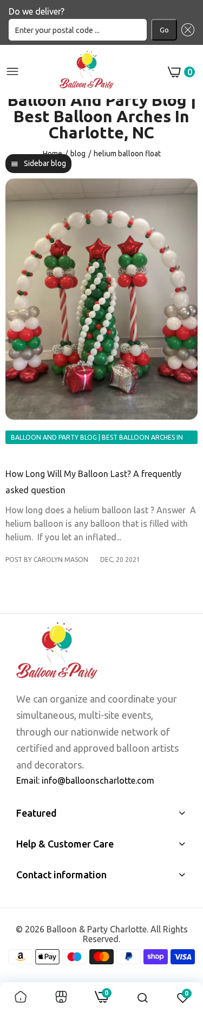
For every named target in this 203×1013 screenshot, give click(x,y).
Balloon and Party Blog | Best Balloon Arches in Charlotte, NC (97, 439)
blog (78, 153)
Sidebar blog (45, 163)
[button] (185, 30)
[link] (21, 997)
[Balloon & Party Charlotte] (87, 72)
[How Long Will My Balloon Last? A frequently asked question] (101, 299)
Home (52, 153)
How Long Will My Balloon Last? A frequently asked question (93, 482)
